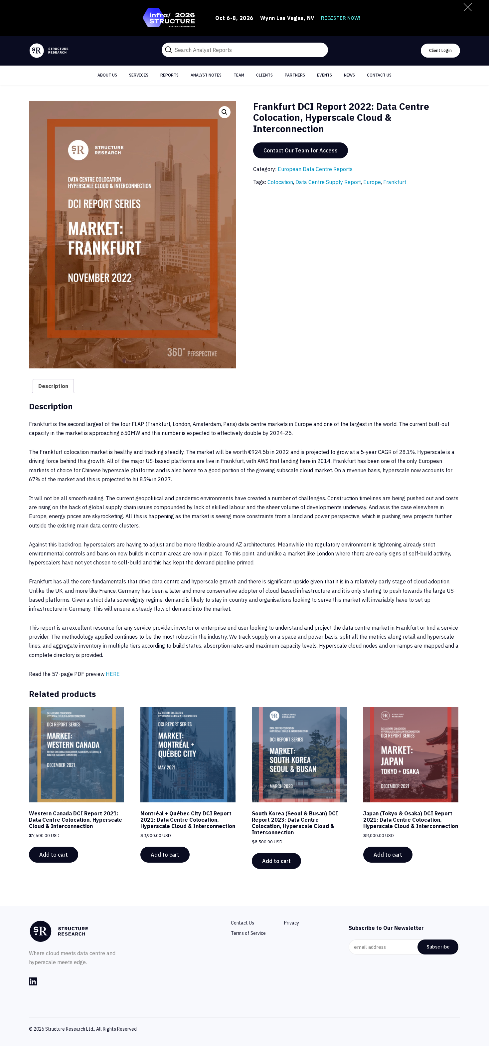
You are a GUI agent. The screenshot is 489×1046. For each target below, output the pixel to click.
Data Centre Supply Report (328, 182)
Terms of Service (248, 933)
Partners (295, 75)
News (349, 75)
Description (53, 386)
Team (239, 75)
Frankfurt (394, 182)
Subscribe (438, 947)
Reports (169, 75)
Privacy (291, 923)
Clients (264, 75)
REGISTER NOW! (340, 18)
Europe (372, 182)
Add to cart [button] (53, 854)
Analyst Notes (206, 75)
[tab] (53, 386)
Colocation (280, 182)
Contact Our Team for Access (300, 150)
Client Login (440, 50)
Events (324, 75)
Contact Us (379, 75)
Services (138, 75)
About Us (107, 75)
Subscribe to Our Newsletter (386, 928)
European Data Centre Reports (315, 169)
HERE (113, 674)
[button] (225, 112)
